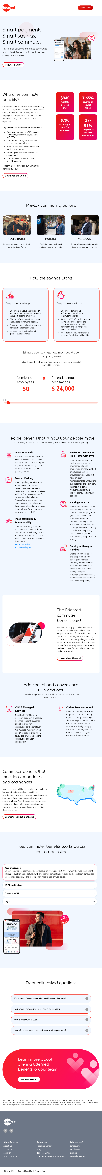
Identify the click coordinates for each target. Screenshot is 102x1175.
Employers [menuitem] (75, 1146)
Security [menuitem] (7, 1153)
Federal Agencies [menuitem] (77, 1156)
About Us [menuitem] (7, 1146)
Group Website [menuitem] (10, 1156)
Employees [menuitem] (75, 1149)
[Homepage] (8, 8)
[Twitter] (5, 1131)
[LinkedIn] (11, 1131)
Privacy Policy (40, 1171)
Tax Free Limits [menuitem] (43, 1153)
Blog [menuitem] (39, 1149)
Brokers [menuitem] (73, 1153)
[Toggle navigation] (97, 7)
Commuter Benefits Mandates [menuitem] (50, 1156)
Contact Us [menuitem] (8, 1149)
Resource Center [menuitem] (44, 1146)
